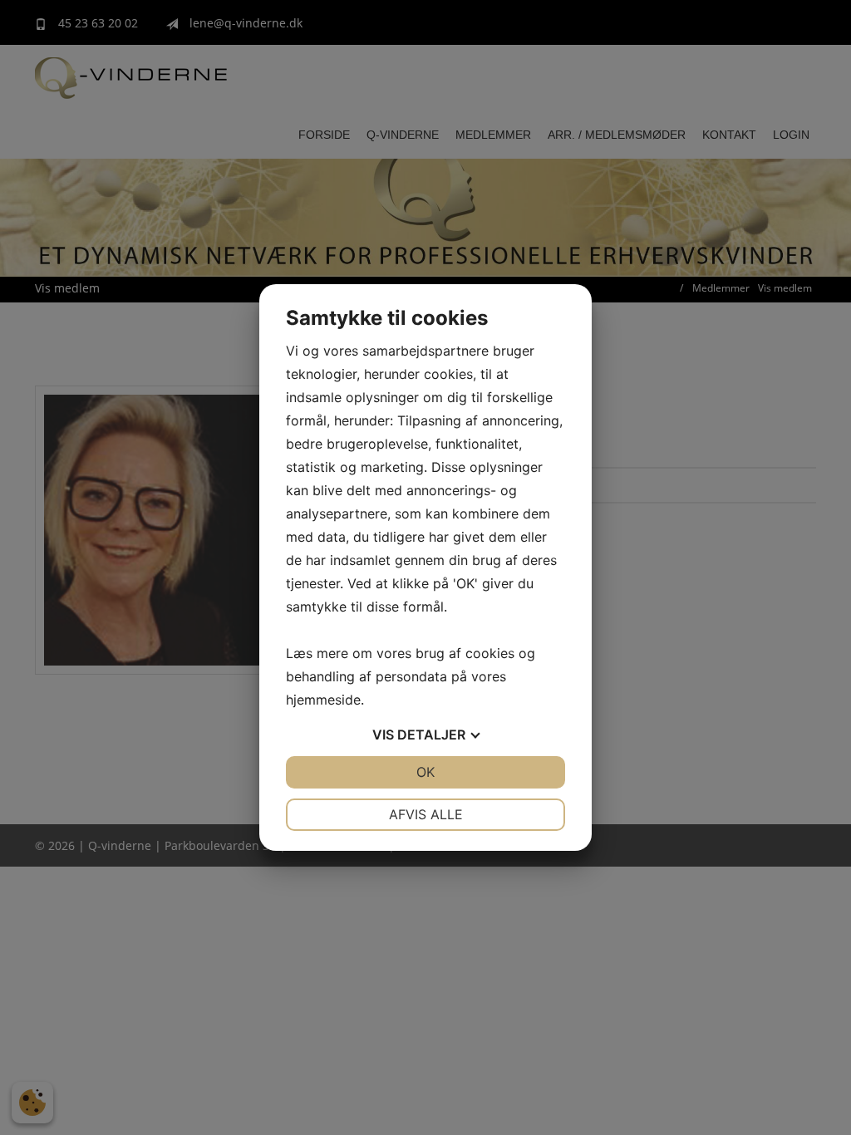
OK (425, 772)
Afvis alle (426, 814)
